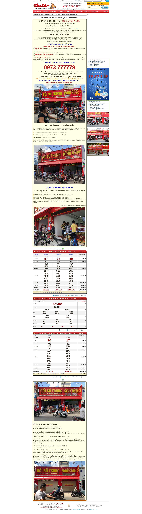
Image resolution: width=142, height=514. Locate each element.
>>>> (72, 248)
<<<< (47, 248)
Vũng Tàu (58, 254)
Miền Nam (64, 9)
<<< (49, 248)
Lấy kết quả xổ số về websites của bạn (96, 108)
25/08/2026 (36, 256)
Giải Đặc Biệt (36, 289)
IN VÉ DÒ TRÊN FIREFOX (94, 65)
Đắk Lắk (49, 335)
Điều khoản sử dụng (76, 509)
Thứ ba (36, 254)
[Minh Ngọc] (44, 6)
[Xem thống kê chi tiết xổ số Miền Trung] (85, 333)
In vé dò (84, 295)
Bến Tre (46, 254)
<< (52, 248)
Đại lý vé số (56, 295)
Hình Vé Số (78, 330)
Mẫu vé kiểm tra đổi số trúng (75, 295)
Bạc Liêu (71, 254)
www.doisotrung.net (93, 509)
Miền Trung (71, 9)
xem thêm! (76, 28)
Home (59, 9)
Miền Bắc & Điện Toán (81, 9)
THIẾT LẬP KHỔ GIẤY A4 (94, 110)
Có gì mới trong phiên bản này (95, 60)
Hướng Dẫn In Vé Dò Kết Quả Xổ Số (96, 62)
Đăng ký (77, 0)
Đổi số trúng (64, 295)
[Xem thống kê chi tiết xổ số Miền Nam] (85, 251)
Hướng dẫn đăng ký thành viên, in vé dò (97, 61)
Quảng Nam (68, 335)
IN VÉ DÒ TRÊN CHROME (94, 64)
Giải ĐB (34, 303)
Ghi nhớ (104, 0)
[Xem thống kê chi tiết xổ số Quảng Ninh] (85, 298)
